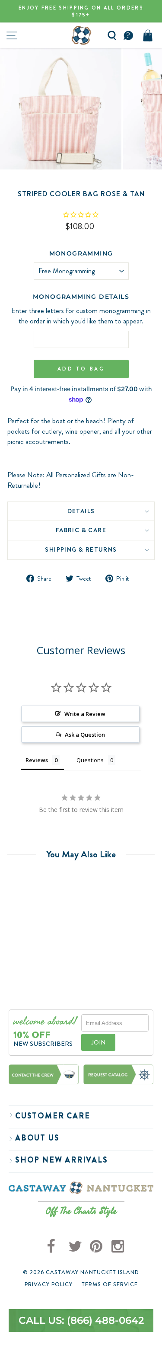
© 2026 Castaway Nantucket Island (81, 1272)
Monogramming (81, 253)
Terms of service (110, 1284)
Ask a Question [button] (85, 734)
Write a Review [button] (84, 714)
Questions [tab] (90, 760)
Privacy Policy (49, 1284)
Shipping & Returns (81, 549)
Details (81, 511)
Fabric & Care (81, 530)
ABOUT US (37, 1138)
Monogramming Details (81, 296)
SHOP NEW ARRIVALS (61, 1160)
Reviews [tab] (36, 760)
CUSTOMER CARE (52, 1115)
